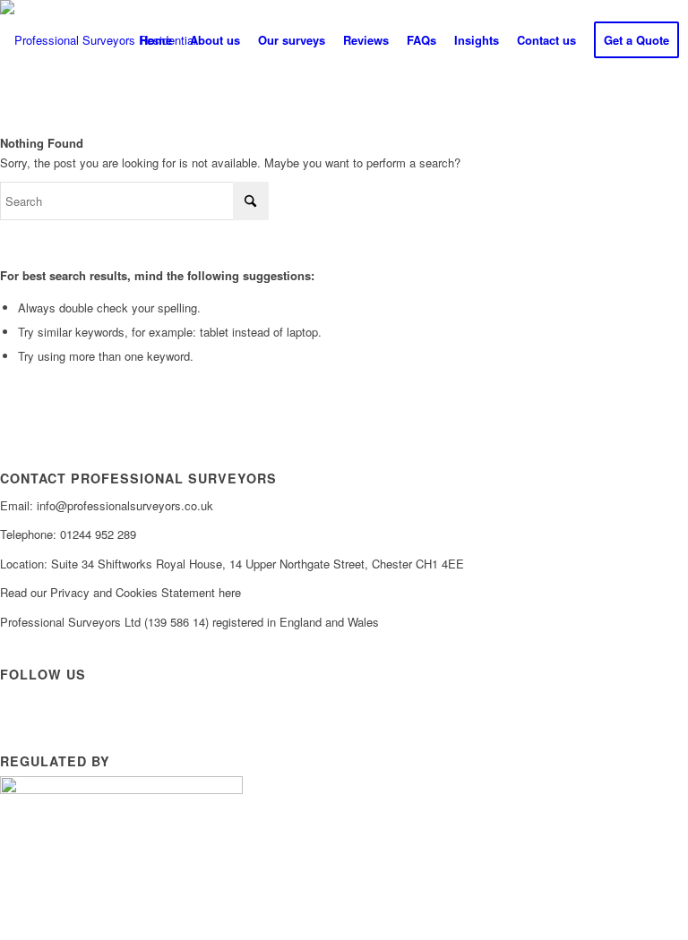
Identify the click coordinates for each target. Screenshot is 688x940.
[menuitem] (156, 40)
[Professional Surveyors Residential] (98, 40)
